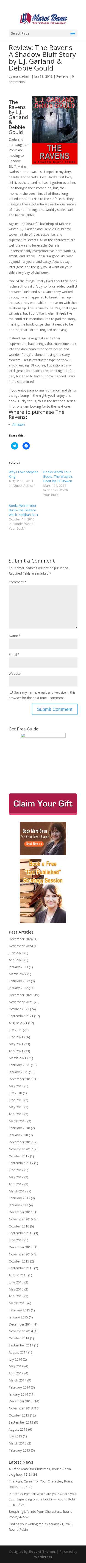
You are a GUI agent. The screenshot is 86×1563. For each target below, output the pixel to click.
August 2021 (18, 1023)
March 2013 (17, 1443)
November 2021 (21, 1002)
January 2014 (18, 1394)
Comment (17, 582)
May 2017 (16, 1177)
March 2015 (17, 1303)
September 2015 (21, 1268)
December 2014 (21, 1324)
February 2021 (19, 1065)
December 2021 (21, 995)
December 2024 (21, 939)
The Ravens (17, 104)
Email (14, 654)
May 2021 (16, 1044)
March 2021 (17, 1058)
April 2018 (16, 1114)
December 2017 (21, 1142)
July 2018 (15, 1093)
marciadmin (22, 76)
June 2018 (16, 1100)
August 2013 (18, 1429)
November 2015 (21, 1254)
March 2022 (17, 974)
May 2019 (16, 1086)
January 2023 (18, 967)
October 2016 (19, 1226)
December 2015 (21, 1247)
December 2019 (21, 1079)
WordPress (43, 1557)
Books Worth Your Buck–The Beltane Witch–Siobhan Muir (23, 510)
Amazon (18, 424)
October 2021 (19, 1009)
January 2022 (18, 988)
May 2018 (16, 1107)
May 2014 (16, 1366)
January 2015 (18, 1317)
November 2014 (21, 1331)
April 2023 (16, 960)
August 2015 (18, 1275)
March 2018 (17, 1121)
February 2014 (19, 1387)
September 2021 (21, 1016)
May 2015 (16, 1289)
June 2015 (16, 1282)
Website (15, 673)
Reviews (62, 76)
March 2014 (17, 1380)
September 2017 (21, 1163)
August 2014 (18, 1352)
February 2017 (19, 1198)
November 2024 (21, 946)
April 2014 (16, 1373)
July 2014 (15, 1359)
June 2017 (16, 1170)
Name (15, 636)
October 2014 (19, 1338)
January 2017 (18, 1205)
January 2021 (18, 1072)
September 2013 (21, 1422)
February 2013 (19, 1450)
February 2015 (19, 1310)
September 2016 (21, 1233)
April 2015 (16, 1296)
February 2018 (19, 1128)
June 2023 (16, 953)
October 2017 (19, 1156)
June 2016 (16, 1240)
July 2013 (15, 1436)
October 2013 (19, 1415)
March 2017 (17, 1191)
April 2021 (16, 1051)
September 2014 (21, 1345)
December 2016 (21, 1212)
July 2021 (15, 1030)
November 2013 (21, 1408)
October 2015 (19, 1261)
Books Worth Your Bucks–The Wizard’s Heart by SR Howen (58, 476)
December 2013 (21, 1401)
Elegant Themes (42, 1551)
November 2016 (21, 1219)
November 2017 (21, 1149)
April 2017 (16, 1184)
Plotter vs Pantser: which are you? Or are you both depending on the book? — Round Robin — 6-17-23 (43, 1499)
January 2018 (18, 1135)
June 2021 (16, 1037)
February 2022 (19, 981)
